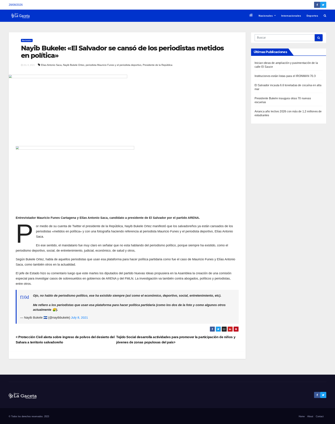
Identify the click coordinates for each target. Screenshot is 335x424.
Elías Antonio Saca (51, 65)
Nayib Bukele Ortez (73, 65)
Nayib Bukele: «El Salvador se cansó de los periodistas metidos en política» (122, 51)
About (310, 416)
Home (302, 416)
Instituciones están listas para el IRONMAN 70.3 (285, 76)
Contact (320, 416)
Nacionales (266, 15)
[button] (325, 15)
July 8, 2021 (79, 317)
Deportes (312, 15)
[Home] (251, 16)
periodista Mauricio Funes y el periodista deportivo (113, 65)
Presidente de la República (157, 65)
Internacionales (291, 15)
